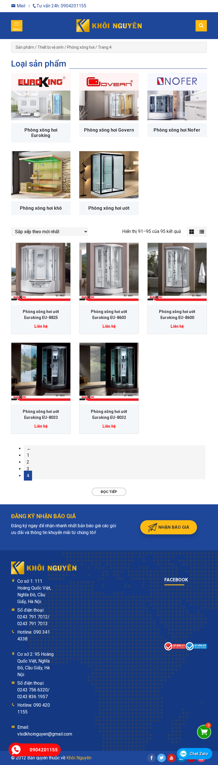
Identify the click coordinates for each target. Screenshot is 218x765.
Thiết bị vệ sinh (50, 47)
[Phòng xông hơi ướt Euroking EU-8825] (40, 272)
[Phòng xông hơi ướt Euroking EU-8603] (109, 272)
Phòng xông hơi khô (41, 208)
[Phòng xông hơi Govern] (109, 96)
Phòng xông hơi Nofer (177, 130)
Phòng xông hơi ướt (108, 208)
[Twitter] (161, 758)
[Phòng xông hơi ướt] (109, 174)
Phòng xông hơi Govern (109, 130)
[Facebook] (151, 758)
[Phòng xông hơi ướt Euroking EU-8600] (177, 272)
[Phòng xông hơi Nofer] (177, 96)
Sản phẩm (25, 47)
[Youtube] (171, 758)
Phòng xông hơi (81, 47)
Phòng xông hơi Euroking (40, 132)
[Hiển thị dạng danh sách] (202, 231)
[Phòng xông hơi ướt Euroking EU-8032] (109, 372)
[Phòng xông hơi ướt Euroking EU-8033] (40, 372)
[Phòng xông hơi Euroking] (40, 96)
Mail (20, 5)
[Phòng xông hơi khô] (40, 174)
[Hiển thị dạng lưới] (192, 231)
